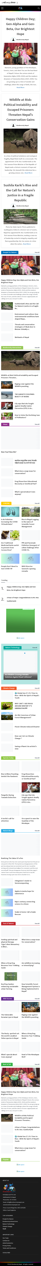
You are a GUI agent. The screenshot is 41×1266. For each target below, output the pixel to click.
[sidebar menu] (2, 8)
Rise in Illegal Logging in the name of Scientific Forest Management (30, 523)
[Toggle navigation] (39, 8)
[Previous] (6, 666)
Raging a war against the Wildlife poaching (24, 385)
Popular (6, 1159)
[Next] (34, 666)
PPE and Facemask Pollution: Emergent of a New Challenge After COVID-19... (30, 547)
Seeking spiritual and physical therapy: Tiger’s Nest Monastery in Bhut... (10, 943)
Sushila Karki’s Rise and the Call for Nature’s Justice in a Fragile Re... (27, 306)
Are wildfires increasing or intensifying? (31, 964)
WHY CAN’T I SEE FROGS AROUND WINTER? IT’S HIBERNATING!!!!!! (24, 706)
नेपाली (4, 1229)
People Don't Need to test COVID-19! (9, 567)
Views (5, 424)
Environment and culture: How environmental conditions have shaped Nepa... (27, 316)
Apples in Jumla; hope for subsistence (24, 892)
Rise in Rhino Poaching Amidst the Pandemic (9, 775)
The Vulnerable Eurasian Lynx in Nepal (9, 1016)
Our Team (5, 1238)
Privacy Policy (7, 1245)
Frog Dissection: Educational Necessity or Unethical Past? (26, 482)
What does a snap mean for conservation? (25, 472)
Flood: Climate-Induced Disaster (27, 726)
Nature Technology (12, 647)
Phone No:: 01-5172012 (9, 1200)
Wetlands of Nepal (22, 337)
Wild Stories (7, 998)
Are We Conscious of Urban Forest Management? (25, 716)
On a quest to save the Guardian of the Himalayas (30, 821)
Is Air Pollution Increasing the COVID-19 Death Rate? (9, 522)
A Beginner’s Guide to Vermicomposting (23, 882)
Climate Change (9, 688)
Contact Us (6, 1240)
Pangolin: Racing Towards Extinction (8, 796)
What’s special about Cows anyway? (25, 493)
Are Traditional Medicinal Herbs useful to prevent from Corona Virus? (10, 547)
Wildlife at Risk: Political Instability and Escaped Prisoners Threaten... (19, 376)
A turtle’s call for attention (7, 819)
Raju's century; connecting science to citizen (25, 903)
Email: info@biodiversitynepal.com (13, 1202)
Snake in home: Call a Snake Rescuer (25, 913)
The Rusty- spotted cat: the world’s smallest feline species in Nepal (10, 1036)
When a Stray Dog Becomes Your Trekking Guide (10, 965)
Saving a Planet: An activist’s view (26, 747)
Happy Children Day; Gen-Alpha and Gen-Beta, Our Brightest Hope (20, 281)
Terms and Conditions (9, 1248)
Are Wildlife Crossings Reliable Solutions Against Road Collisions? (18, 676)
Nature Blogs (8, 830)
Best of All (7, 1064)
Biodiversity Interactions (12, 347)
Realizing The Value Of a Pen (12, 858)
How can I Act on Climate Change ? (24, 737)
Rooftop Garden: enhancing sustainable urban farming (9, 986)
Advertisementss (8, 1243)
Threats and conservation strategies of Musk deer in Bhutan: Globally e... (25, 327)
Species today (8, 758)
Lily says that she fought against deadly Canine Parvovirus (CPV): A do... (24, 406)
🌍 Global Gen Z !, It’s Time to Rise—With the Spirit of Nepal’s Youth (27, 695)
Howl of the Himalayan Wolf (30, 1055)
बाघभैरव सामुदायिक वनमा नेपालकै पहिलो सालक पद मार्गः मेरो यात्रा (26, 461)
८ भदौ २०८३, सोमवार (8, 2)
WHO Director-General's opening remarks (29, 569)
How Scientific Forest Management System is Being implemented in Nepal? (31, 988)
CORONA (6, 503)
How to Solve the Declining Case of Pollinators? (27, 416)
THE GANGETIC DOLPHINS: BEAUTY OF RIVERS (25, 395)
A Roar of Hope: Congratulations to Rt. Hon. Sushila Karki (27, 1128)
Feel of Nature (8, 923)
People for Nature (9, 252)
